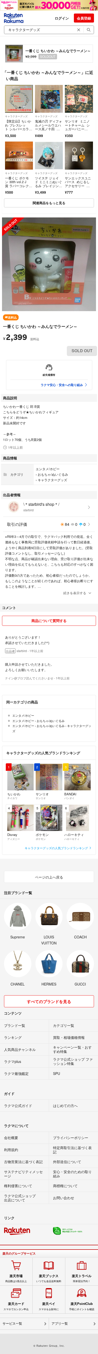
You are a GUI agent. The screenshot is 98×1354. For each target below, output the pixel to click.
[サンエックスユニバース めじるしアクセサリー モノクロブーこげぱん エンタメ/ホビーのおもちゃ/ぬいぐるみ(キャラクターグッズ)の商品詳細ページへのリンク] (79, 155)
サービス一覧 (12, 1323)
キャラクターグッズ (16, 116)
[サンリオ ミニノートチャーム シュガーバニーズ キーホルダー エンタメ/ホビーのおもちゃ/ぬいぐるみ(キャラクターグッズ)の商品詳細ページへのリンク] (79, 99)
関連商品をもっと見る (49, 202)
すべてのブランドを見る (49, 1001)
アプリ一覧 (60, 1323)
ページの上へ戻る (49, 877)
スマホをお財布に (49, 1306)
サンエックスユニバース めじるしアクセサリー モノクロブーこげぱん (78, 186)
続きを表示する (74, 592)
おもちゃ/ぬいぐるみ (53, 474)
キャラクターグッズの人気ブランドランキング (57, 848)
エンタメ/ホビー (48, 468)
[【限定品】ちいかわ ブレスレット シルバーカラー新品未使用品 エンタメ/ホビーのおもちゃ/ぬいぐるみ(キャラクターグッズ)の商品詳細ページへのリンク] (19, 99)
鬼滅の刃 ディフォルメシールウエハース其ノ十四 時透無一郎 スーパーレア (48, 129)
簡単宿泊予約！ (81, 1278)
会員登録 (84, 18)
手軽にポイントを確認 (81, 1306)
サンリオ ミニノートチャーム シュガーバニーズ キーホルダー (77, 127)
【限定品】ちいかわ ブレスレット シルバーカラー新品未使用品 (18, 127)
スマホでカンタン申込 (16, 1306)
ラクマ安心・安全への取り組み (62, 385)
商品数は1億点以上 (16, 1278)
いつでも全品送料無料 (48, 1278)
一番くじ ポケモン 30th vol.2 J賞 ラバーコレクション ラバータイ (18, 184)
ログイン (62, 18)
